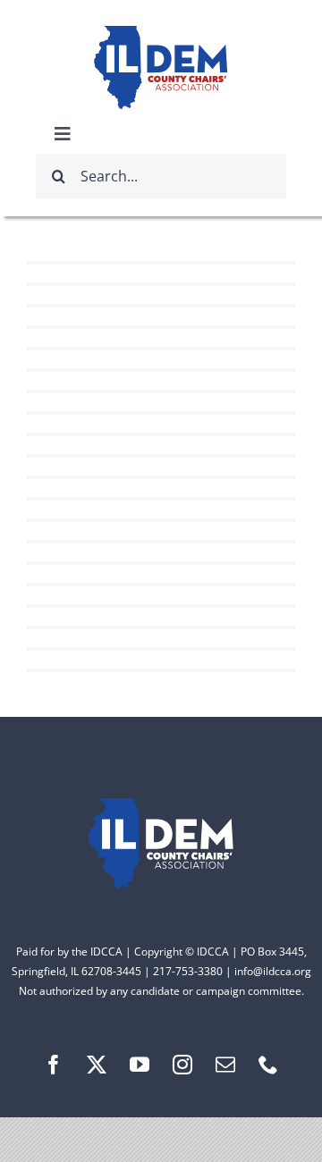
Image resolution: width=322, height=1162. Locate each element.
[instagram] (182, 1065)
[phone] (268, 1065)
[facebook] (54, 1065)
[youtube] (140, 1065)
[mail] (225, 1065)
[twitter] (97, 1065)
